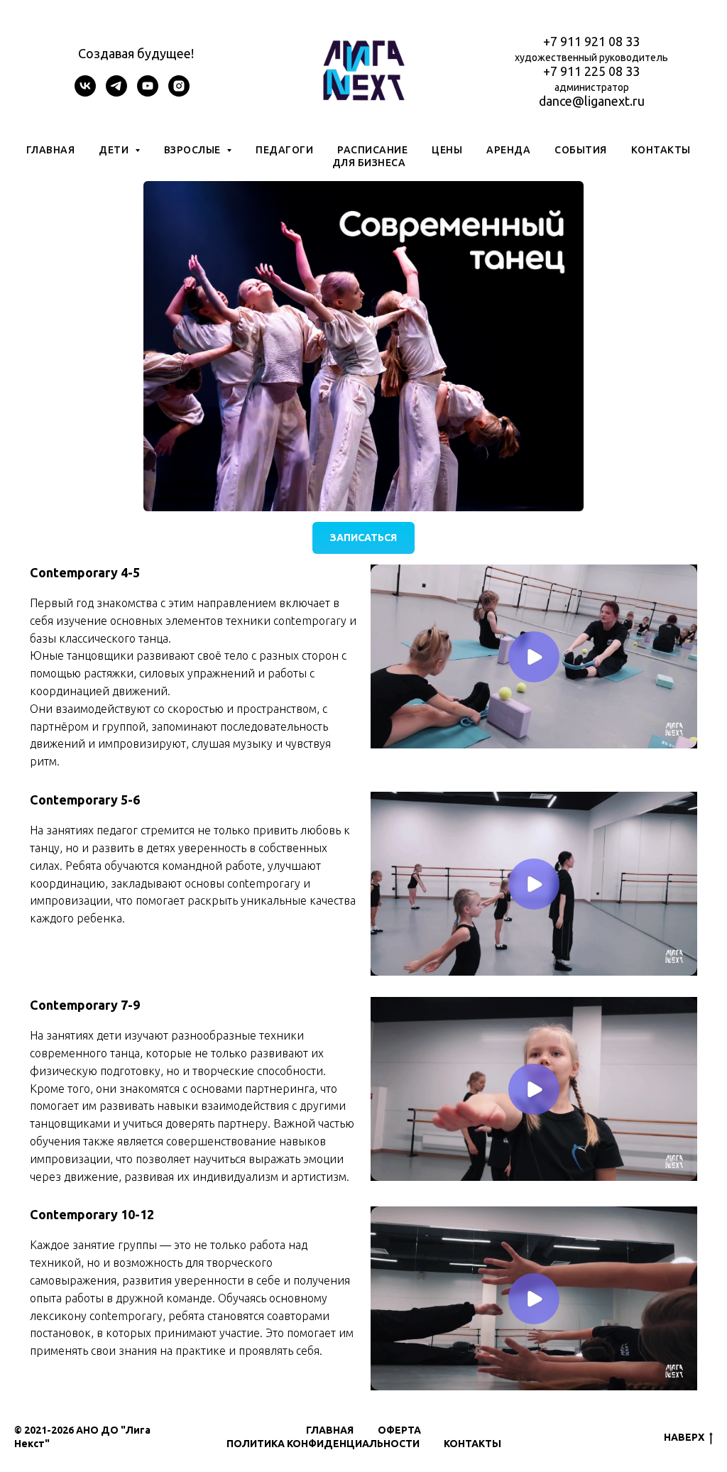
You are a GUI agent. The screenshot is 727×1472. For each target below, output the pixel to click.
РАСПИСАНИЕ (372, 150)
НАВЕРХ (684, 1437)
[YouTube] (147, 93)
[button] (363, 345)
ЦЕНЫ (447, 150)
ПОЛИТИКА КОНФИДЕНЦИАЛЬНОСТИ (323, 1443)
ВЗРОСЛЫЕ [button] (194, 150)
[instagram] (179, 93)
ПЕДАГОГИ (284, 150)
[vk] (85, 93)
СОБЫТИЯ (580, 150)
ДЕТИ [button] (115, 150)
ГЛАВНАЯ (50, 150)
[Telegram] (116, 93)
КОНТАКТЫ (661, 150)
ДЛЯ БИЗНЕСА (369, 162)
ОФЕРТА (399, 1430)
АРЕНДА (508, 150)
